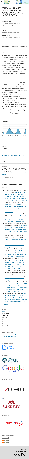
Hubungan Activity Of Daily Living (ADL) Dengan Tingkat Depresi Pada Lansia (16, 227)
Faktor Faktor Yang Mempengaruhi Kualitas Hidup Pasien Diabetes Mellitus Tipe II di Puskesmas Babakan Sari (16, 206)
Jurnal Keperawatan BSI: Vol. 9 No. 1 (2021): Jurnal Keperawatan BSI (16, 210)
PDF (5, 141)
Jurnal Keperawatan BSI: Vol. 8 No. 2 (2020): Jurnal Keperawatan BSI (16, 231)
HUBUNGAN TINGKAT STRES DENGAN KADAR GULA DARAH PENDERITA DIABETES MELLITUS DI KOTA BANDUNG (15, 262)
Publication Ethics (7, 311)
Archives (8, 2)
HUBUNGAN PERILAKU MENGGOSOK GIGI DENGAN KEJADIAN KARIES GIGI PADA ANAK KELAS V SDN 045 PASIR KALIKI (16, 241)
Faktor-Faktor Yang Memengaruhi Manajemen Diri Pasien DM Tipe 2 (16, 217)
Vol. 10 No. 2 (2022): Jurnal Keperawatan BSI (11, 3)
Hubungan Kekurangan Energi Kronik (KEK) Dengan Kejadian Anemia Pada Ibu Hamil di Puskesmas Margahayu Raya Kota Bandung (16, 285)
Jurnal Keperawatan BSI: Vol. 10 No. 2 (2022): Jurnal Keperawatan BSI (14, 245)
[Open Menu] (1, 1)
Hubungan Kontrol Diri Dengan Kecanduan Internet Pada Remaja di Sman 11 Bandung (16, 252)
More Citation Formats (8, 177)
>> (7, 304)
